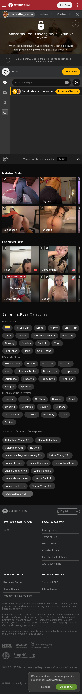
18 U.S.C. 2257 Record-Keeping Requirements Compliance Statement (40, 667)
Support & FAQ (50, 582)
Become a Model (12, 582)
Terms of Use (49, 537)
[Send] (76, 82)
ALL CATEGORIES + (17, 493)
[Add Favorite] (6, 72)
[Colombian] (7, 328)
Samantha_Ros (14, 314)
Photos (64, 14)
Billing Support (50, 589)
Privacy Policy (50, 530)
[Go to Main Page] (24, 5)
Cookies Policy (50, 550)
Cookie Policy (53, 679)
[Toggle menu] (4, 5)
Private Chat (66, 91)
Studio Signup (11, 589)
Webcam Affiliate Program (17, 595)
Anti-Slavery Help (51, 563)
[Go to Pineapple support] (6, 655)
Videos (45, 14)
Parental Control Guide (54, 557)
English (64, 511)
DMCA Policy (49, 543)
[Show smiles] (67, 82)
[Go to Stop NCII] (24, 655)
